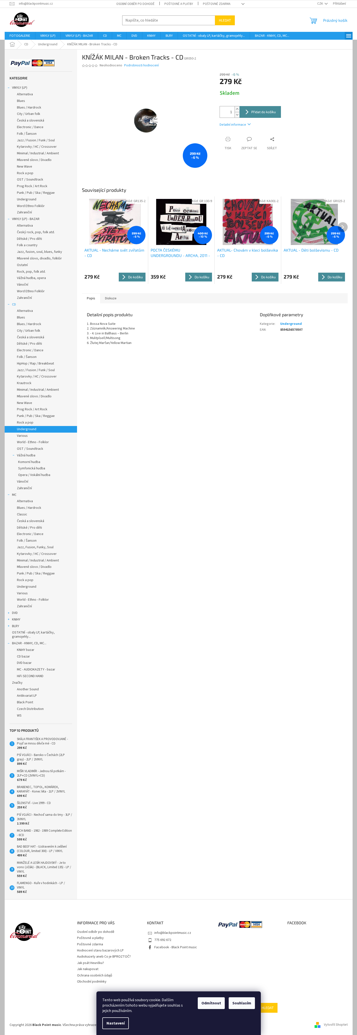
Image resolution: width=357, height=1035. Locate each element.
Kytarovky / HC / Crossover (37, 146)
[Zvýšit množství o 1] (237, 109)
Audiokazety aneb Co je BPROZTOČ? (104, 956)
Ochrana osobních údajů (94, 975)
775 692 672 (162, 940)
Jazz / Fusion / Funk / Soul (36, 140)
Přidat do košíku (263, 112)
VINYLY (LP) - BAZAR (26, 219)
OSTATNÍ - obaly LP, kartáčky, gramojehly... (33, 634)
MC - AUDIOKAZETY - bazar (36, 669)
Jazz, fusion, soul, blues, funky (39, 251)
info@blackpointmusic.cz (172, 932)
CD (14, 304)
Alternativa (25, 94)
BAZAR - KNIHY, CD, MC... (29, 643)
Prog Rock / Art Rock (32, 186)
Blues (21, 100)
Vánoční (22, 284)
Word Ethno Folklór (31, 206)
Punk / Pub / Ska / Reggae (36, 192)
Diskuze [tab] (111, 298)
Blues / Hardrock (29, 107)
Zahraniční (24, 212)
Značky (17, 682)
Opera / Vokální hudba (34, 475)
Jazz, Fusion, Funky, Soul (35, 547)
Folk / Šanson (27, 133)
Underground (26, 199)
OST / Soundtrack (30, 179)
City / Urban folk (28, 113)
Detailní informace (233, 124)
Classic (22, 514)
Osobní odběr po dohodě (135, 4)
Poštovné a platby (178, 4)
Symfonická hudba (31, 468)
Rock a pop (25, 173)
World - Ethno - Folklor (33, 442)
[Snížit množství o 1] (237, 115)
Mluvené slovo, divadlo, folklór (39, 258)
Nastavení (115, 1023)
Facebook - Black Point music (175, 947)
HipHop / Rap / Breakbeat (35, 363)
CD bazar (23, 656)
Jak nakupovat (87, 969)
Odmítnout (211, 1003)
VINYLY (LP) (19, 87)
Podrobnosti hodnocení (141, 65)
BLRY (15, 626)
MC (14, 494)
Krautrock (24, 383)
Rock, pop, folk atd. (31, 271)
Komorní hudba (29, 462)
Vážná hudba (26, 455)
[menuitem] (20, 36)
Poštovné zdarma (216, 4)
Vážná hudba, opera (31, 278)
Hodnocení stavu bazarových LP (100, 950)
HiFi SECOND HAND (30, 676)
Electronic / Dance (30, 127)
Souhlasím (241, 1003)
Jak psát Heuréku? (90, 963)
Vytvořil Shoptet (336, 1025)
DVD (15, 612)
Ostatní (22, 265)
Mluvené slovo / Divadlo (34, 160)
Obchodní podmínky (91, 981)
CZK (320, 3)
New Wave (24, 166)
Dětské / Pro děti (29, 238)
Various (22, 435)
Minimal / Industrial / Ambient (38, 153)
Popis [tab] (91, 298)
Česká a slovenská (30, 120)
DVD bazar (24, 662)
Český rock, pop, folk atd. (36, 232)
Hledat (225, 20)
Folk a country (27, 245)
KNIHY (16, 619)
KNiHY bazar (25, 649)
